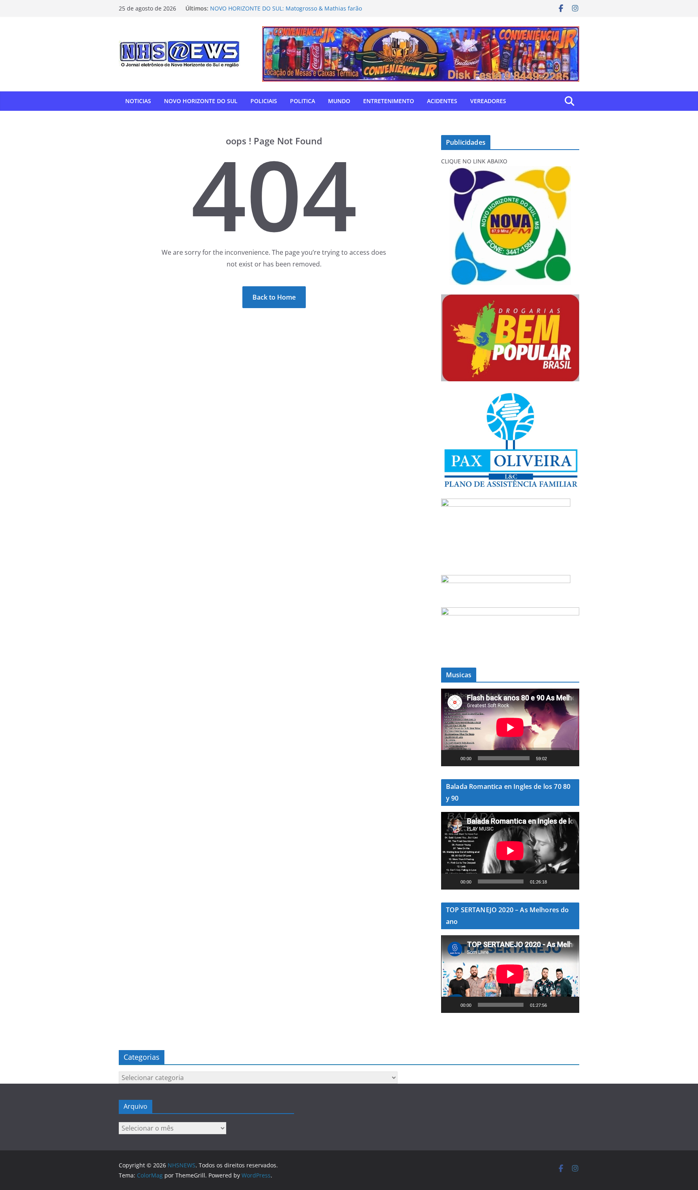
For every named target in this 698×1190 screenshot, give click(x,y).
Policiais (263, 101)
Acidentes (442, 101)
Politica (302, 101)
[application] (510, 727)
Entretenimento (388, 101)
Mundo (339, 101)
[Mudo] (556, 758)
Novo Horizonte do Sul (201, 101)
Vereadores (488, 101)
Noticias (138, 101)
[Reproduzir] (452, 758)
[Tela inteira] (569, 758)
